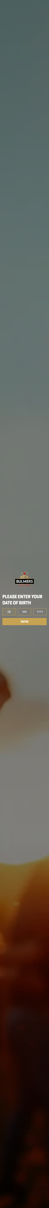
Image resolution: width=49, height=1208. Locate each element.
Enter (24, 621)
